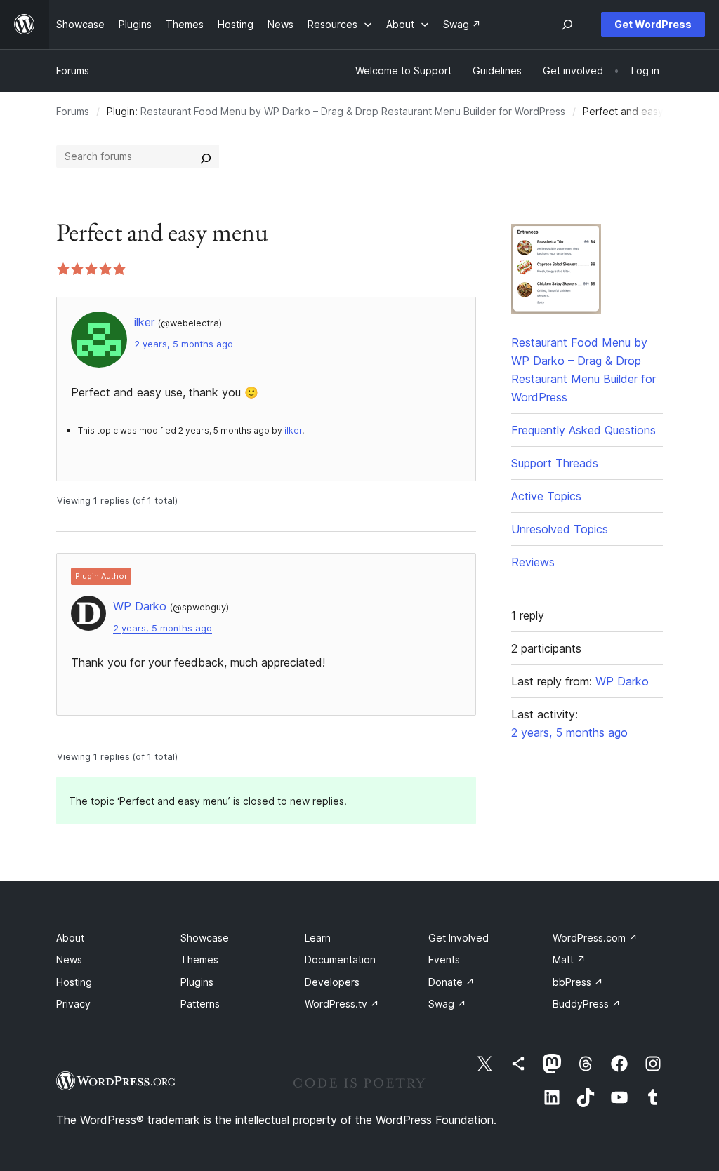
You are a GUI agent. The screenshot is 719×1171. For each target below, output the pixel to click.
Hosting (74, 982)
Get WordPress (653, 24)
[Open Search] (567, 24)
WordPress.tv (342, 1004)
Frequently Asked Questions (583, 430)
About (70, 938)
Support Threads (554, 463)
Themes (199, 959)
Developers (332, 982)
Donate (451, 982)
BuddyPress (587, 1004)
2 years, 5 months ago (183, 344)
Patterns (200, 1004)
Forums (72, 70)
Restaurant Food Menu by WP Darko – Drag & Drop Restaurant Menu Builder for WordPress (352, 111)
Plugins (196, 982)
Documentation (340, 959)
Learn (318, 938)
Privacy (73, 1004)
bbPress (578, 982)
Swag (447, 1004)
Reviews (533, 562)
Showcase (204, 938)
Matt (569, 959)
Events (444, 959)
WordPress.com (595, 938)
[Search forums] (205, 156)
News (69, 959)
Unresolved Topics (559, 529)
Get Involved (458, 938)
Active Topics (546, 496)
